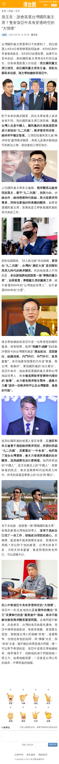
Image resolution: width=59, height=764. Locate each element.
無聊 (11, 721)
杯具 (48, 703)
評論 (10, 11)
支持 (36, 721)
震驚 (11, 703)
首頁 (4, 11)
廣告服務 (30, 754)
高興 (23, 721)
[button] (55, 675)
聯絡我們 (42, 754)
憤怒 (36, 703)
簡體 (45, 5)
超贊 (48, 721)
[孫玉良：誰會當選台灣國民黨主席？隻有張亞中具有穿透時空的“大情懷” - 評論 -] (29, 4)
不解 (23, 703)
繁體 (54, 5)
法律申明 (18, 754)
